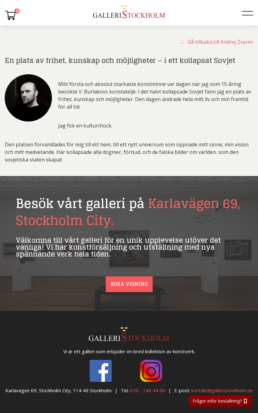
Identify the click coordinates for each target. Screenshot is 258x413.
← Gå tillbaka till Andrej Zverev (216, 41)
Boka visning (129, 284)
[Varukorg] (10, 15)
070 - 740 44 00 (147, 390)
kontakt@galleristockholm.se (222, 390)
